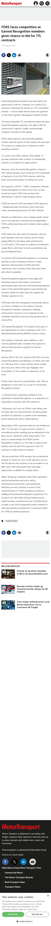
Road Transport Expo (15, 882)
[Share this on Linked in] (14, 55)
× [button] (48, 896)
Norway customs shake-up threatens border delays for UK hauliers (32, 589)
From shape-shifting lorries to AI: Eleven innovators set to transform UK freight (33, 604)
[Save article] (47, 55)
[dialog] (25, 909)
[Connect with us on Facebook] (5, 862)
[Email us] (32, 862)
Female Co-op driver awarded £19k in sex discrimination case (32, 572)
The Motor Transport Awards (19, 877)
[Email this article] (19, 55)
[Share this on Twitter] (9, 55)
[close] (49, 49)
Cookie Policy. (32, 909)
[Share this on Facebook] (3, 55)
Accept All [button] (13, 914)
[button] (25, 921)
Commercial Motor (14, 872)
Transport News (13, 886)
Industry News (11, 521)
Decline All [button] (37, 914)
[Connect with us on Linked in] (23, 862)
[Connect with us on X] (14, 862)
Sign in (15, 49)
